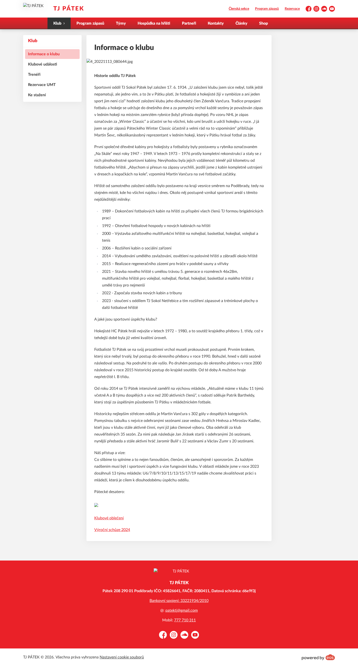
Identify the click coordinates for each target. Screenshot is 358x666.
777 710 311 (185, 620)
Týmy (121, 23)
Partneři (189, 23)
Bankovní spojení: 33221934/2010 (179, 601)
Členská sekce (239, 8)
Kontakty (216, 23)
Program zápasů (267, 8)
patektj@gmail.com (181, 610)
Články (241, 23)
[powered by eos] (318, 657)
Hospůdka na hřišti (154, 23)
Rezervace (292, 8)
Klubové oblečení (109, 518)
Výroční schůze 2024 (112, 530)
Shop (263, 23)
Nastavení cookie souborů (122, 657)
